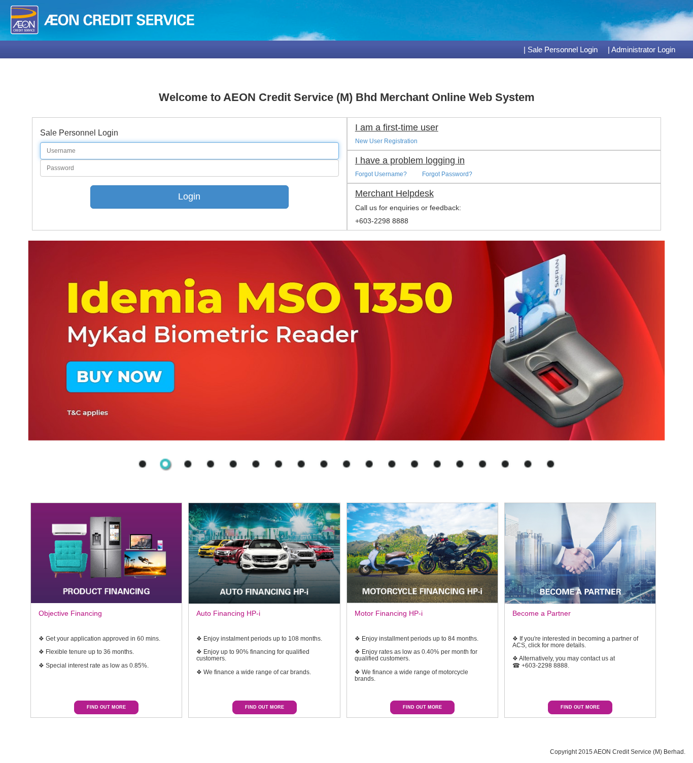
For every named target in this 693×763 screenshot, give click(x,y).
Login (189, 196)
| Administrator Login (641, 49)
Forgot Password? (447, 174)
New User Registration (386, 141)
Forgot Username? (381, 174)
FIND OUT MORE (106, 707)
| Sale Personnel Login (561, 49)
